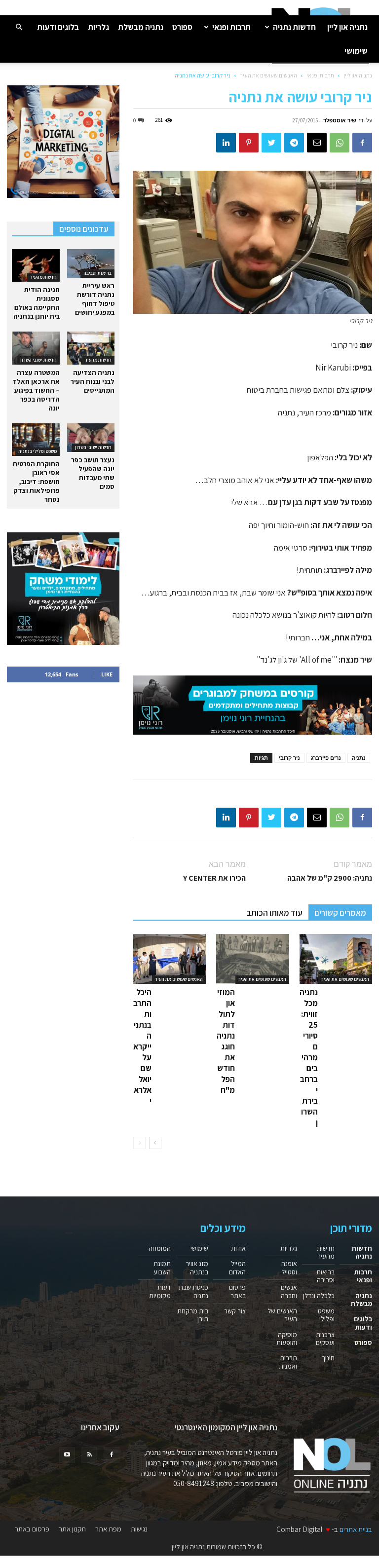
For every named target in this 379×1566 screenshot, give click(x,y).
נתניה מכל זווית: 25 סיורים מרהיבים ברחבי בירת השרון (309, 1057)
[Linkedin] (226, 142)
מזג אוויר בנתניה (197, 1267)
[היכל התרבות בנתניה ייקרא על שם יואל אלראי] (169, 959)
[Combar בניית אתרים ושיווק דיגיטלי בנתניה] (63, 141)
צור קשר (235, 1310)
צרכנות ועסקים (325, 1338)
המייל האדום (237, 1267)
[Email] (317, 142)
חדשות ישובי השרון (38, 360)
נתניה (359, 757)
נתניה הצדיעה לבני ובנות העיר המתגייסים (92, 381)
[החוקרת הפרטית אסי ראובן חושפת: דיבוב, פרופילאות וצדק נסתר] (36, 439)
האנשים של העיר (282, 1314)
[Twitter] (271, 142)
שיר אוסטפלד (339, 120)
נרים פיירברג (326, 757)
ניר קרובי (289, 757)
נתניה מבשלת (140, 27)
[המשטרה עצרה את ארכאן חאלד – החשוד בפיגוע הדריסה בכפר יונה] (36, 348)
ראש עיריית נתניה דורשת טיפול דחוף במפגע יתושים (94, 299)
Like (107, 674)
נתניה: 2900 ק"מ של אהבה (329, 878)
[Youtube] (67, 1455)
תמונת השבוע (162, 1267)
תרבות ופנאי (231, 27)
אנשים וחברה (289, 1291)
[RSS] (89, 1455)
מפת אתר (108, 1529)
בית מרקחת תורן (192, 1314)
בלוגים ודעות (58, 27)
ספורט (182, 27)
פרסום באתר (237, 1291)
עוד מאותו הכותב (275, 912)
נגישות (139, 1529)
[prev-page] (139, 1143)
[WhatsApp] (339, 142)
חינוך (328, 1357)
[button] (19, 27)
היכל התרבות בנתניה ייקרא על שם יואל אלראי (142, 1046)
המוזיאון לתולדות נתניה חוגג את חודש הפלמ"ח (226, 1041)
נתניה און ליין (347, 27)
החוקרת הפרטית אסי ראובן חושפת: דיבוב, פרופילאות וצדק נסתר (36, 481)
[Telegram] (294, 142)
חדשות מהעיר (43, 277)
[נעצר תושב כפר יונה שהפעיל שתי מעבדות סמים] (91, 437)
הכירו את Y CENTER (214, 878)
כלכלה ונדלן (319, 1295)
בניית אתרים (356, 1529)
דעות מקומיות (160, 1291)
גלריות (98, 27)
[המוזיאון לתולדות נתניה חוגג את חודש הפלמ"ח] (252, 959)
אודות (238, 1248)
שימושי (356, 50)
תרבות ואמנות (288, 1361)
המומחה (160, 1248)
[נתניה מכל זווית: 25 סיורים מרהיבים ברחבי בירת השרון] (336, 959)
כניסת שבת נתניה (193, 1291)
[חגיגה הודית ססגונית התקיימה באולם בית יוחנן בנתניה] (36, 265)
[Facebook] (362, 142)
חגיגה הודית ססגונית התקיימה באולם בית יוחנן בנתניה (36, 303)
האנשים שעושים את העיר (268, 75)
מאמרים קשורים (340, 912)
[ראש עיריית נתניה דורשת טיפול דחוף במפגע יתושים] (91, 263)
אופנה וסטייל (289, 1267)
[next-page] (155, 1143)
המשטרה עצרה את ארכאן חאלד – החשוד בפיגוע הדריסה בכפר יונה (36, 390)
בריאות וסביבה (97, 273)
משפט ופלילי (326, 1314)
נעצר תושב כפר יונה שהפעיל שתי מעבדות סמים (92, 473)
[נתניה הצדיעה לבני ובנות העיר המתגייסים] (91, 348)
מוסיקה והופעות (286, 1338)
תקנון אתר (72, 1529)
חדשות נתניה (294, 27)
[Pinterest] (249, 142)
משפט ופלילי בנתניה (37, 451)
